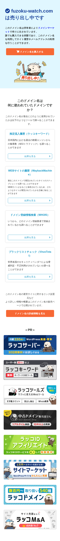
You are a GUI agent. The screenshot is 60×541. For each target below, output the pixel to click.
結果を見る (30, 156)
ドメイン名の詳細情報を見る (30, 313)
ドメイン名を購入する (32, 51)
